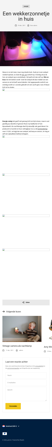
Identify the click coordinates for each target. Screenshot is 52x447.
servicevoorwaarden (13, 368)
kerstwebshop (42, 129)
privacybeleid (39, 366)
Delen (28, 302)
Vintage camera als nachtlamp (17, 346)
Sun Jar (24, 75)
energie (26, 6)
